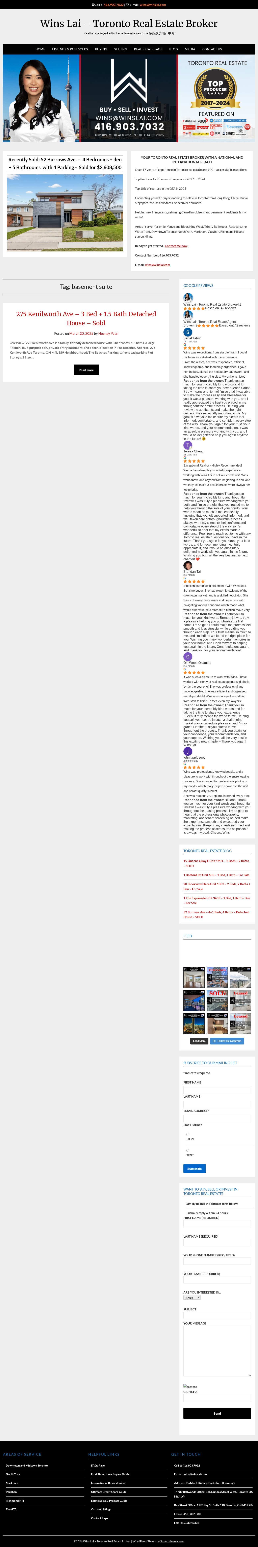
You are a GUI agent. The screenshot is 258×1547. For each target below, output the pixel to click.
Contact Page (99, 1518)
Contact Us (212, 49)
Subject (189, 1309)
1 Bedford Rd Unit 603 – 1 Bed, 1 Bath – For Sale (216, 875)
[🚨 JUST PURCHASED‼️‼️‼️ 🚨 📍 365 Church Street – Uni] (217, 977)
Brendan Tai (192, 571)
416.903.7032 (114, 4)
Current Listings (101, 1509)
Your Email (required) (201, 1274)
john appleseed (194, 757)
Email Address (196, 1110)
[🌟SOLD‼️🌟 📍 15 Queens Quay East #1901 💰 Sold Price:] (217, 1000)
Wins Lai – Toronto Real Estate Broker (129, 24)
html (190, 1139)
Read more (86, 370)
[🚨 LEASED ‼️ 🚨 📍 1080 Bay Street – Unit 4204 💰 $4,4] (240, 1023)
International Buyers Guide (108, 1483)
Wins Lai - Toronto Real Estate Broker (210, 304)
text (190, 1155)
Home (40, 49)
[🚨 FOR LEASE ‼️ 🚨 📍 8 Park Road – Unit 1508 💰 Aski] (194, 977)
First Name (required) (201, 1217)
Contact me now (176, 246)
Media (190, 49)
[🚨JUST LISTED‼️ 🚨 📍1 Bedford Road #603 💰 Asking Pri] (217, 1023)
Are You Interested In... (202, 1292)
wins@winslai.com (153, 4)
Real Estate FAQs (148, 49)
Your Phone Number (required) (209, 1255)
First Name (192, 1082)
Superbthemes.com (172, 1541)
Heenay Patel (108, 333)
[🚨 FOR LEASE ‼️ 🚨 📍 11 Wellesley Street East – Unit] (240, 977)
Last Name (191, 1096)
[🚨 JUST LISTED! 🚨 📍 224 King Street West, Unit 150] (194, 1000)
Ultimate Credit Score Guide (108, 1491)
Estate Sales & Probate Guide (109, 1500)
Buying (101, 49)
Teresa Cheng (193, 451)
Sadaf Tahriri (192, 338)
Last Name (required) (200, 1236)
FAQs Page (98, 1465)
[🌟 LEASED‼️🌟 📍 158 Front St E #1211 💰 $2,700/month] (240, 1000)
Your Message (195, 1323)
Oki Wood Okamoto (197, 662)
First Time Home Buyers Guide (110, 1474)
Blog (173, 49)
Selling (120, 49)
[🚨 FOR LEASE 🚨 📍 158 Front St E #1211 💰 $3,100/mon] (194, 1023)
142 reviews (227, 308)
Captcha (190, 1392)
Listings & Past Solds (70, 49)
